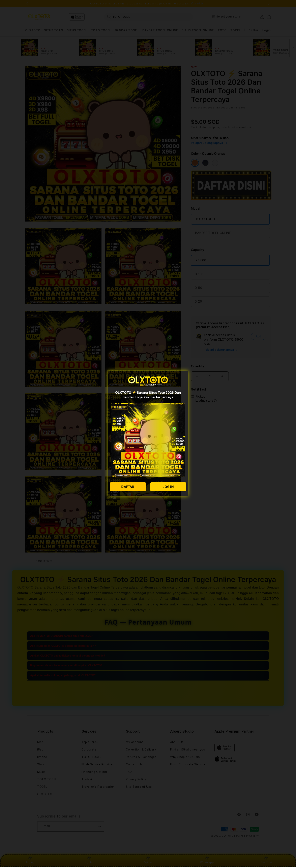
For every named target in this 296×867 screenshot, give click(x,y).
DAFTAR (128, 487)
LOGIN (168, 487)
